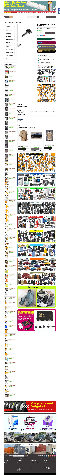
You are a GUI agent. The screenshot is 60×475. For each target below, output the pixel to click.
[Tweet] (42, 35)
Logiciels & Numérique (9, 52)
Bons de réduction (33, 467)
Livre (7, 58)
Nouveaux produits (8, 64)
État (18, 125)
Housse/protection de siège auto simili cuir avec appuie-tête (12, 140)
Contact (51, 20)
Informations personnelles (34, 462)
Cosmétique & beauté (9, 49)
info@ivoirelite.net (48, 468)
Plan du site (19, 469)
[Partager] (41, 35)
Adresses (32, 466)
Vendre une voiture (17, 20)
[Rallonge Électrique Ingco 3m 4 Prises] (30, 5)
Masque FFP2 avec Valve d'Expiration (12, 191)
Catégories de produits (11, 20)
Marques (5, 466)
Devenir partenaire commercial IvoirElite (43, 20)
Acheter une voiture (24, 20)
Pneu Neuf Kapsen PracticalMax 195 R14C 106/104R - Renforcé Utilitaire (12, 117)
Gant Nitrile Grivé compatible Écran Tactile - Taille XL (12, 297)
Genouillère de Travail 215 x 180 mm (12, 288)
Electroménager (8, 36)
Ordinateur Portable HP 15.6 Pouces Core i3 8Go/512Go (12, 80)
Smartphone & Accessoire (8, 46)
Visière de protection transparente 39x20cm (12, 163)
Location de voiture (9, 57)
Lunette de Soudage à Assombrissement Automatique (12, 242)
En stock (18, 124)
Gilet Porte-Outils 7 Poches (12, 265)
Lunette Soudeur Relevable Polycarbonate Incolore (12, 237)
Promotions (6, 462)
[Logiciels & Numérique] (30, 422)
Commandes (32, 463)
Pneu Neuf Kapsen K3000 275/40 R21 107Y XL (12, 103)
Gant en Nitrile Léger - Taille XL (12, 302)
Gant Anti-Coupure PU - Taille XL (12, 311)
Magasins (18, 470)
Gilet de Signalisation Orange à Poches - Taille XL (12, 274)
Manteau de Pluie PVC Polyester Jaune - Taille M (12, 214)
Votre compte (33, 460)
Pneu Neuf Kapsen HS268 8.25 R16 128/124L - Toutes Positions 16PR (12, 108)
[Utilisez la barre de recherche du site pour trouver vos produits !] (30, 12)
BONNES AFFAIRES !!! (9, 60)
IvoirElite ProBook (19, 471)
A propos (18, 466)
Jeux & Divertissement (9, 55)
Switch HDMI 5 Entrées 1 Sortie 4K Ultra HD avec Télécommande (12, 66)
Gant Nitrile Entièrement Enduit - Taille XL (12, 334)
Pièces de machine (9, 34)
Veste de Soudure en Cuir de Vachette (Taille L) (12, 200)
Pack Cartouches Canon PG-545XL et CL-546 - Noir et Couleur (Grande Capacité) (12, 71)
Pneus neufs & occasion (9, 30)
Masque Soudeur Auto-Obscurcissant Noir (12, 177)
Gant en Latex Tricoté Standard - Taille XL (12, 348)
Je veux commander (50, 32)
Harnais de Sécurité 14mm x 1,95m (12, 251)
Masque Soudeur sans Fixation (12, 168)
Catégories (7, 25)
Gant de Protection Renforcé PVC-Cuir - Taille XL (12, 362)
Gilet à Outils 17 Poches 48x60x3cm (12, 260)
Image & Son (8, 42)
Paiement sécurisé (20, 467)
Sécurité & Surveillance (9, 44)
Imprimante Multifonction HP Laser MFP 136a (12, 94)
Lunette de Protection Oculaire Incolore (12, 223)
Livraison (18, 462)
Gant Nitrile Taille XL (12, 385)
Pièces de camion (8, 33)
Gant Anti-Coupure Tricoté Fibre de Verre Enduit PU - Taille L (12, 376)
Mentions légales (19, 463)
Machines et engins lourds (9, 28)
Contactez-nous (19, 468)
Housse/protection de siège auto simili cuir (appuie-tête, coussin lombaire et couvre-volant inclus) (12, 126)
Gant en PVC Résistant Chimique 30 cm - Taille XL (12, 325)
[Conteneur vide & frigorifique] (30, 448)
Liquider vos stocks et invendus (32, 20)
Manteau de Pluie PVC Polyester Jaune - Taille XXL (12, 205)
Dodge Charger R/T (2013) (12, 394)
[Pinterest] (44, 35)
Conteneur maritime (9, 47)
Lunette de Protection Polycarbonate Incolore (12, 228)
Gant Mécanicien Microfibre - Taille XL (12, 339)
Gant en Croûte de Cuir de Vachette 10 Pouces (12, 371)
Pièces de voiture (8, 31)
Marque (38, 26)
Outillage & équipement (9, 39)
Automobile (8, 26)
